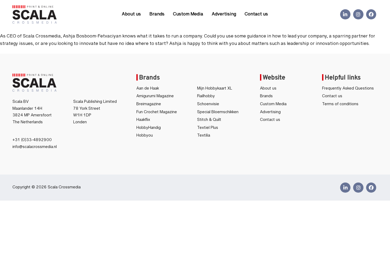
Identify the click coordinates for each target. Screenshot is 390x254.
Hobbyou (144, 136)
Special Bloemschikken (218, 113)
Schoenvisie (208, 105)
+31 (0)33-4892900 (32, 141)
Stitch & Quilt (209, 121)
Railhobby (206, 97)
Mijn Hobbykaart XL (214, 89)
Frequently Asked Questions (348, 89)
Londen (80, 123)
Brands (156, 15)
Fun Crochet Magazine (156, 113)
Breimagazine (148, 105)
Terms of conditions (340, 105)
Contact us (256, 15)
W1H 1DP (82, 116)
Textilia (203, 136)
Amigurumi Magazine (155, 97)
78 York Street (86, 109)
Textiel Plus (207, 129)
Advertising (224, 15)
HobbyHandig (148, 129)
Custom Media (188, 15)
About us (131, 15)
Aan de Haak (147, 89)
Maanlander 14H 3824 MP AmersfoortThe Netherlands (32, 116)
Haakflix (143, 121)
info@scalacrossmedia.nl (34, 148)
